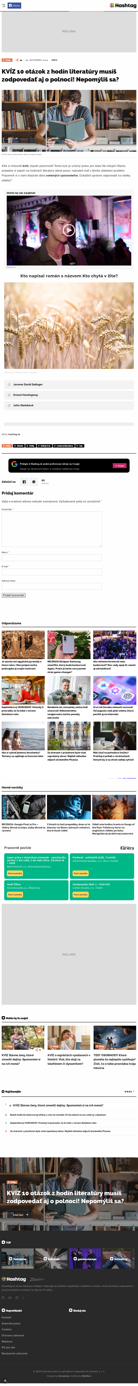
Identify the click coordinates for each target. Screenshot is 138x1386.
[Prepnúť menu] (3, 6)
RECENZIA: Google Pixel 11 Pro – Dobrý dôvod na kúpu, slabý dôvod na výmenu (23, 827)
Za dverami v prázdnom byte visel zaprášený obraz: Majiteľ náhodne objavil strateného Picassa (60, 1131)
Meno (5, 552)
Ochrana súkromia (13, 1335)
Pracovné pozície (17, 848)
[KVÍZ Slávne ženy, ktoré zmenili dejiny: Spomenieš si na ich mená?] (23, 1038)
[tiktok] (23, 1298)
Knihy (31, 446)
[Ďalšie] (133, 1258)
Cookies (7, 1329)
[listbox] (124, 1092)
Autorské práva (11, 1323)
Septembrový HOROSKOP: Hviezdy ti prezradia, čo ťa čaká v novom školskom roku (53, 1123)
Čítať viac (18, 1215)
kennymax (63, 1376)
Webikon (86, 1376)
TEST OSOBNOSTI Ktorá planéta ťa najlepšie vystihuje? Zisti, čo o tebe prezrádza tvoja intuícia (115, 1061)
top (80, 446)
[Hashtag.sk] (123, 5)
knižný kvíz (45, 446)
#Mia (54, 60)
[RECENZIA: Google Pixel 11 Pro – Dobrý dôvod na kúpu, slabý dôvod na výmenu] (24, 807)
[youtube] (9, 1298)
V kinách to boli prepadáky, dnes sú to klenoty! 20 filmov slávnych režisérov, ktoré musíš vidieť (68, 827)
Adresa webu (8, 580)
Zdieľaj (16, 5)
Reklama (7, 1341)
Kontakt (6, 1317)
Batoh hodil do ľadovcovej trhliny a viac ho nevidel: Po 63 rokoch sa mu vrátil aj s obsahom (58, 1115)
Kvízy (8, 60)
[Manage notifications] (5, 1380)
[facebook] (3, 1298)
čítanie (20, 446)
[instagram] (16, 1298)
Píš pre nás (8, 1347)
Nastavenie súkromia (15, 1353)
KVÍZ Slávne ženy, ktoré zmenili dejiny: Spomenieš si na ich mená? (21, 1059)
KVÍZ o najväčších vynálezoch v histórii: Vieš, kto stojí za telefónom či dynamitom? (69, 1059)
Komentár (7, 509)
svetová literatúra (65, 446)
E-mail (5, 566)
